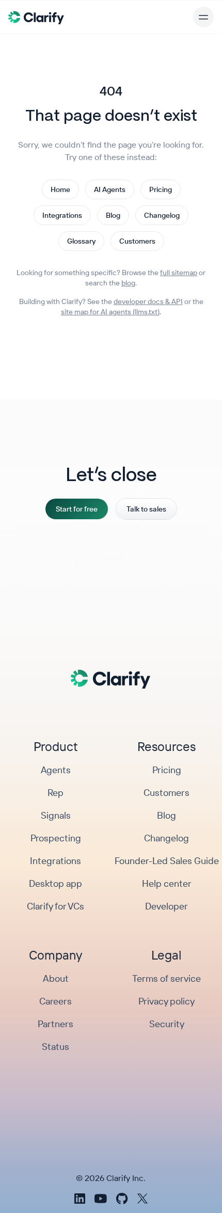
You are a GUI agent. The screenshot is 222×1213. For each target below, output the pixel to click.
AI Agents (109, 189)
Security (166, 1024)
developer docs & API (148, 301)
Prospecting (55, 838)
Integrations (62, 215)
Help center (167, 883)
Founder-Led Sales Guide (167, 861)
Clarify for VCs (55, 906)
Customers (137, 241)
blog (128, 283)
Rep (55, 793)
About (56, 978)
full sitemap (178, 272)
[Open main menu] (203, 17)
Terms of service (166, 978)
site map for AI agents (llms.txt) (110, 311)
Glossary (81, 241)
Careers (55, 1001)
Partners (55, 1024)
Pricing (160, 189)
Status (55, 1046)
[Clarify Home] (36, 17)
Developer (166, 906)
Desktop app (55, 883)
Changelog (162, 215)
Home (60, 189)
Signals (56, 815)
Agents (56, 770)
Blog (113, 215)
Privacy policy (166, 1001)
